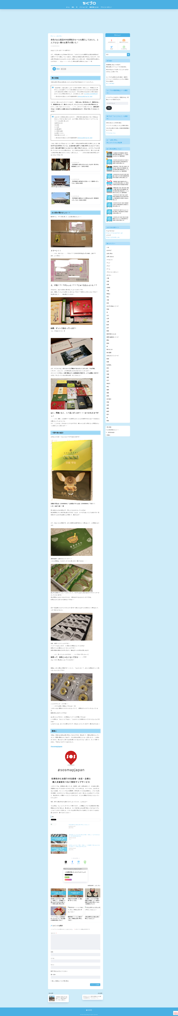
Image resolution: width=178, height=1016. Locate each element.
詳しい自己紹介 (110, 83)
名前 (52, 952)
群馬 (108, 396)
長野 (108, 405)
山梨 (108, 321)
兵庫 (108, 284)
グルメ (108, 266)
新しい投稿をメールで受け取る (60, 981)
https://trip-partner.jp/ (114, 233)
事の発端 (108, 427)
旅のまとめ (110, 349)
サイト (52, 964)
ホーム (68, 7)
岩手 (108, 328)
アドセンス (110, 259)
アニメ (108, 262)
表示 (63, 69)
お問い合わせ (110, 256)
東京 (108, 368)
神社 (73, 7)
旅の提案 (109, 352)
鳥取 (108, 420)
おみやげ (109, 250)
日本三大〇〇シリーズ (112, 355)
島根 (108, 331)
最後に (108, 435)
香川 (108, 414)
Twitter (111, 48)
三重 (108, 278)
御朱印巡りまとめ (94, 7)
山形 (108, 318)
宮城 (108, 309)
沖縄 (108, 374)
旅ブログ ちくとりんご (124, 42)
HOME (89, 1010)
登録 (109, 108)
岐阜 (108, 324)
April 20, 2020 (88, 96)
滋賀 (108, 377)
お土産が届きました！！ (112, 429)
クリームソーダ (83, 7)
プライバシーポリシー (106, 7)
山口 (108, 315)
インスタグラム (124, 48)
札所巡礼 (109, 365)
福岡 (108, 389)
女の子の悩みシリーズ (112, 306)
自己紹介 (109, 399)
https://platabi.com (112, 237)
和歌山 (108, 293)
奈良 (108, 303)
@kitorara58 (81, 96)
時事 (108, 362)
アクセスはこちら (111, 133)
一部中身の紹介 (110, 432)
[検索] (128, 54)
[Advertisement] (89, 21)
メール (52, 958)
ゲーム (108, 269)
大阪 (108, 300)
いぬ (108, 247)
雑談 (108, 408)
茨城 (108, 402)
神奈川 (108, 383)
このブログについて (111, 42)
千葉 (108, 290)
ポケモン (109, 275)
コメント (54, 933)
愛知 (108, 340)
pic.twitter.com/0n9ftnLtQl (91, 93)
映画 (108, 358)
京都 (108, 281)
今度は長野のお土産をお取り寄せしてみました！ (79, 824)
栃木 (108, 371)
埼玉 (108, 296)
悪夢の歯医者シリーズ (112, 337)
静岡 (108, 411)
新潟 (108, 343)
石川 (108, 380)
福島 (108, 392)
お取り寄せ (97, 885)
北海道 (108, 287)
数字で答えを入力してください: (59, 971)
